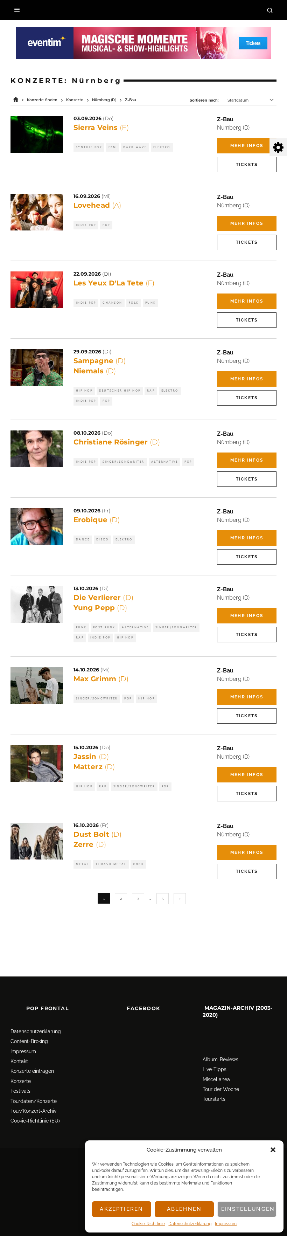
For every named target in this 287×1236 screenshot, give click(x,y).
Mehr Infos (246, 145)
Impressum (226, 1223)
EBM (112, 147)
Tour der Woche (221, 1089)
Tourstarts (214, 1099)
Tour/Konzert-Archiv (33, 1111)
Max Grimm (101, 679)
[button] (273, 1149)
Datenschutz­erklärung (189, 1223)
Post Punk (104, 627)
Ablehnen (184, 1209)
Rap (151, 390)
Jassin (91, 756)
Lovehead (97, 205)
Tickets (247, 164)
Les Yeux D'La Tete (114, 283)
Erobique (97, 520)
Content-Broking (29, 1041)
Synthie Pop (89, 147)
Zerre (90, 844)
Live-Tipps (214, 1069)
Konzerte (20, 1081)
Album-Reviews (220, 1059)
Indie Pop (86, 225)
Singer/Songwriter (123, 462)
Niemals (95, 371)
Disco (102, 539)
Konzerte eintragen (32, 1071)
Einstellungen (248, 1209)
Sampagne (100, 361)
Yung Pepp (100, 607)
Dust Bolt (97, 834)
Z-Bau (225, 119)
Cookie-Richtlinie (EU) (35, 1121)
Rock (138, 864)
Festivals (20, 1091)
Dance (83, 539)
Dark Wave (135, 147)
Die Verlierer (103, 597)
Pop (106, 225)
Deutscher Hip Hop (119, 390)
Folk (134, 303)
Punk (150, 303)
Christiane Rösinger (117, 442)
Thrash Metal (111, 864)
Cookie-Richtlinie (148, 1223)
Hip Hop (84, 390)
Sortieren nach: (204, 100)
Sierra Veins (101, 127)
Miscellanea (216, 1079)
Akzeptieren (121, 1209)
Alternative (164, 462)
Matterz (94, 766)
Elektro (161, 147)
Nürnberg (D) (233, 127)
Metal (82, 864)
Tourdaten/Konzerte (33, 1101)
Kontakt (19, 1061)
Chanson (112, 303)
